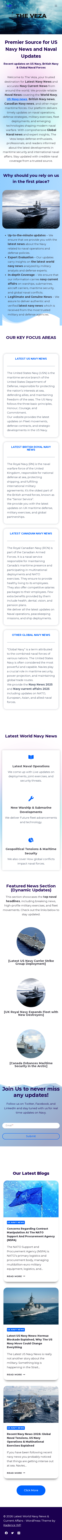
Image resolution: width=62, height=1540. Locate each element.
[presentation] (31, 1199)
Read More (16, 1276)
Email (9, 1125)
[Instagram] (18, 1533)
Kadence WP (12, 1525)
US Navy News (15, 1222)
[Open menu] (56, 5)
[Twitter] (12, 1533)
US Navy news (17, 99)
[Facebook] (6, 1533)
